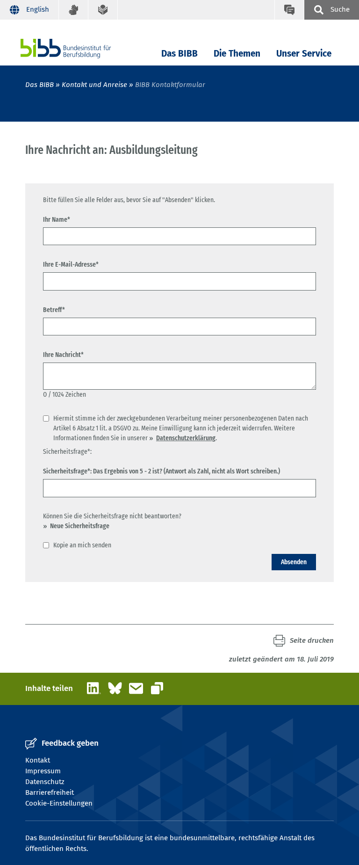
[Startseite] (80, 48)
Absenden (294, 562)
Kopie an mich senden (82, 545)
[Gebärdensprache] (73, 10)
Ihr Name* (56, 219)
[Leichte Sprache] (103, 10)
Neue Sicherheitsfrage (79, 526)
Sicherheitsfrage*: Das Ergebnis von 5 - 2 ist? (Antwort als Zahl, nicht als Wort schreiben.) (161, 471)
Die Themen (237, 53)
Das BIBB (179, 53)
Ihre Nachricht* (63, 354)
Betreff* (54, 309)
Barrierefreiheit (49, 792)
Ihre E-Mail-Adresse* (71, 264)
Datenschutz (45, 782)
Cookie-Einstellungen (59, 803)
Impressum (43, 771)
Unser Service (303, 53)
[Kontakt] (289, 10)
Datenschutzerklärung (185, 438)
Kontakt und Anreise (94, 84)
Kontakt (37, 760)
